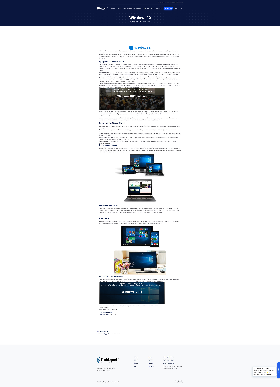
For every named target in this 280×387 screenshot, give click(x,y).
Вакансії (136, 363)
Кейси (119, 8)
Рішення (150, 363)
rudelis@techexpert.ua (106, 312)
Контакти (158, 8)
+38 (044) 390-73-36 (168, 360)
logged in (106, 334)
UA (176, 8)
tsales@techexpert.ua (177, 2)
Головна (132, 21)
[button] (278, 370)
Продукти (138, 8)
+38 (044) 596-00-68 (164, 2)
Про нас (113, 8)
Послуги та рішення (128, 8)
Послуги (150, 360)
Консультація (168, 8)
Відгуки (136, 360)
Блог (152, 8)
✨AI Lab (146, 8)
